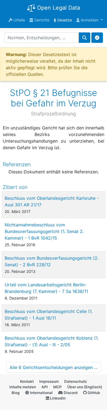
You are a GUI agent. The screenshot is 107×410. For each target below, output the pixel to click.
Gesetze (63, 20)
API (44, 387)
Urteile (18, 20)
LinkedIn (57, 398)
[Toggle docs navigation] (97, 37)
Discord (70, 392)
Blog (16, 392)
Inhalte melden (22, 387)
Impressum (49, 381)
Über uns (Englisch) (84, 387)
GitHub (93, 392)
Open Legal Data (57, 7)
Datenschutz (75, 381)
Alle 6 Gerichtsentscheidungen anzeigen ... (53, 367)
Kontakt (27, 381)
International (41, 392)
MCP (57, 387)
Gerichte (41, 20)
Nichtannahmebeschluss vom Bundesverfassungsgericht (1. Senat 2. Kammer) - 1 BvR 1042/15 (44, 231)
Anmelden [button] (90, 20)
